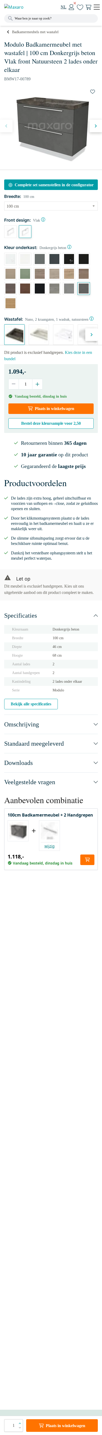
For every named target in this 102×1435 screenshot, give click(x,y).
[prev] (6, 126)
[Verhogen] (37, 384)
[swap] (92, 91)
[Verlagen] (14, 384)
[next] (95, 126)
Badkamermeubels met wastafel (35, 32)
